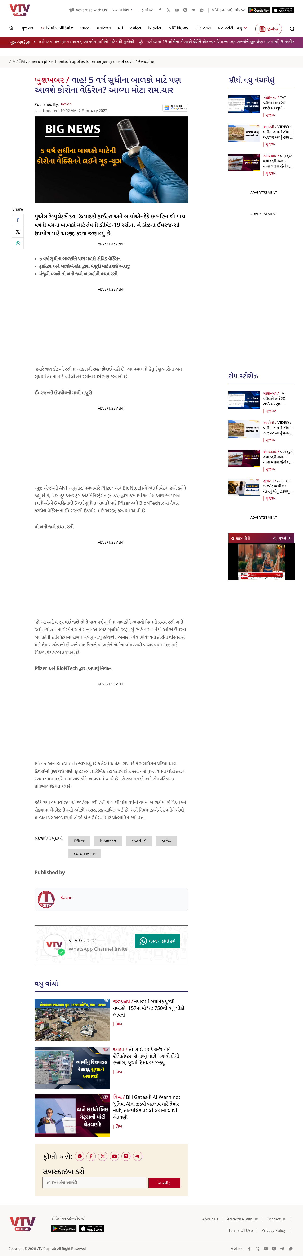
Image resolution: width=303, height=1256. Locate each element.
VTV (12, 61)
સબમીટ (164, 1183)
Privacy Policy (274, 1230)
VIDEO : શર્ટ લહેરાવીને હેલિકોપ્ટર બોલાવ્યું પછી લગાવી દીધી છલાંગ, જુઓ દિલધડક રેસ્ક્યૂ (146, 1057)
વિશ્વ (22, 61)
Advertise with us (242, 1219)
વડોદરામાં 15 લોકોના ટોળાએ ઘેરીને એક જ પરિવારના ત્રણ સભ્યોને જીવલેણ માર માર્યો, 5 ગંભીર (173, 42)
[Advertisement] (263, 289)
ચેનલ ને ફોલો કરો (162, 941)
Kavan (66, 104)
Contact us (276, 1219)
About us (210, 1219)
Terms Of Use (240, 1230)
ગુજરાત (271, 115)
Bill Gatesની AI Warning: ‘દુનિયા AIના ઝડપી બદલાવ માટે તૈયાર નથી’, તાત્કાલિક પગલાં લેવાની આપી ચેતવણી (146, 1107)
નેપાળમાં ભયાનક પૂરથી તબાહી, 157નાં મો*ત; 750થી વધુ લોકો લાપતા (148, 1009)
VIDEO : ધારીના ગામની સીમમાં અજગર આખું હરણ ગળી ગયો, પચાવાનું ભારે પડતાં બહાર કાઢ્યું (278, 138)
